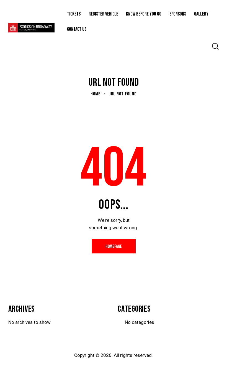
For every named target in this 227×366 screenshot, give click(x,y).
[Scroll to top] (217, 356)
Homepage (113, 246)
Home (95, 94)
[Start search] (215, 46)
